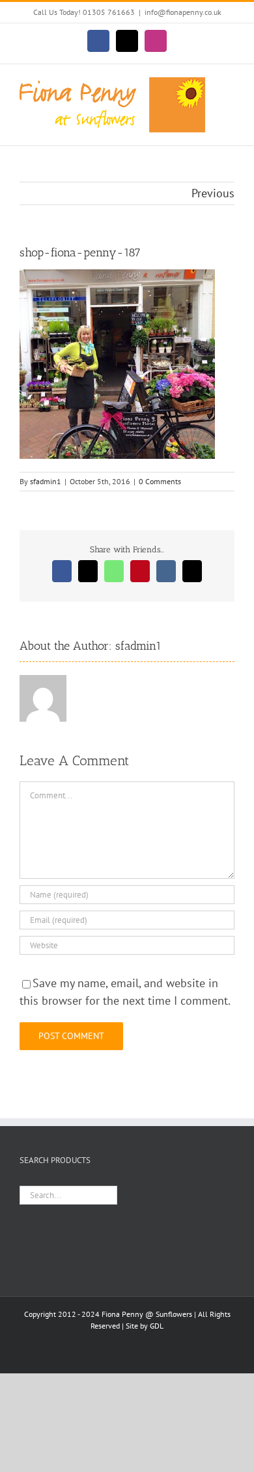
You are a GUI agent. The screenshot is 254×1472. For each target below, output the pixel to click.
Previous (212, 193)
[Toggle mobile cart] (229, 97)
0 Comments (160, 481)
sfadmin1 (45, 481)
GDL (156, 1326)
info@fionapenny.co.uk (183, 12)
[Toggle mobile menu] (229, 84)
